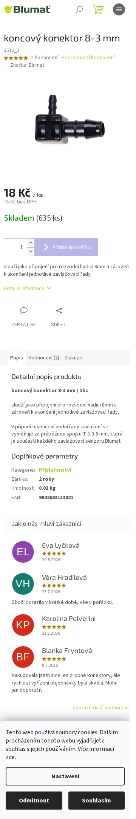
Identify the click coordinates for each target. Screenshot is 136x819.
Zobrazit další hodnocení (100, 708)
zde (10, 757)
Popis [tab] (16, 358)
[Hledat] (79, 9)
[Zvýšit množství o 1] (30, 242)
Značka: (27, 65)
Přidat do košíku (71, 247)
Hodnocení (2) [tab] (43, 358)
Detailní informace (24, 288)
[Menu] (119, 9)
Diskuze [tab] (73, 358)
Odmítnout (34, 800)
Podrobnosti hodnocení (88, 57)
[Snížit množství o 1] (30, 251)
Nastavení (65, 776)
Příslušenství (55, 470)
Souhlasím (96, 800)
